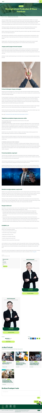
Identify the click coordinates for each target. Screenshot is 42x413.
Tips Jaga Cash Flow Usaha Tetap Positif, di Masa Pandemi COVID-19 (16, 114)
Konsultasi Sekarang (30, 293)
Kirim (38, 397)
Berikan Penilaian (8, 341)
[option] (21, 9)
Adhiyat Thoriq (5, 266)
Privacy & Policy (11, 410)
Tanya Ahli (34, 251)
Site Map (3, 410)
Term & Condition (6, 410)
